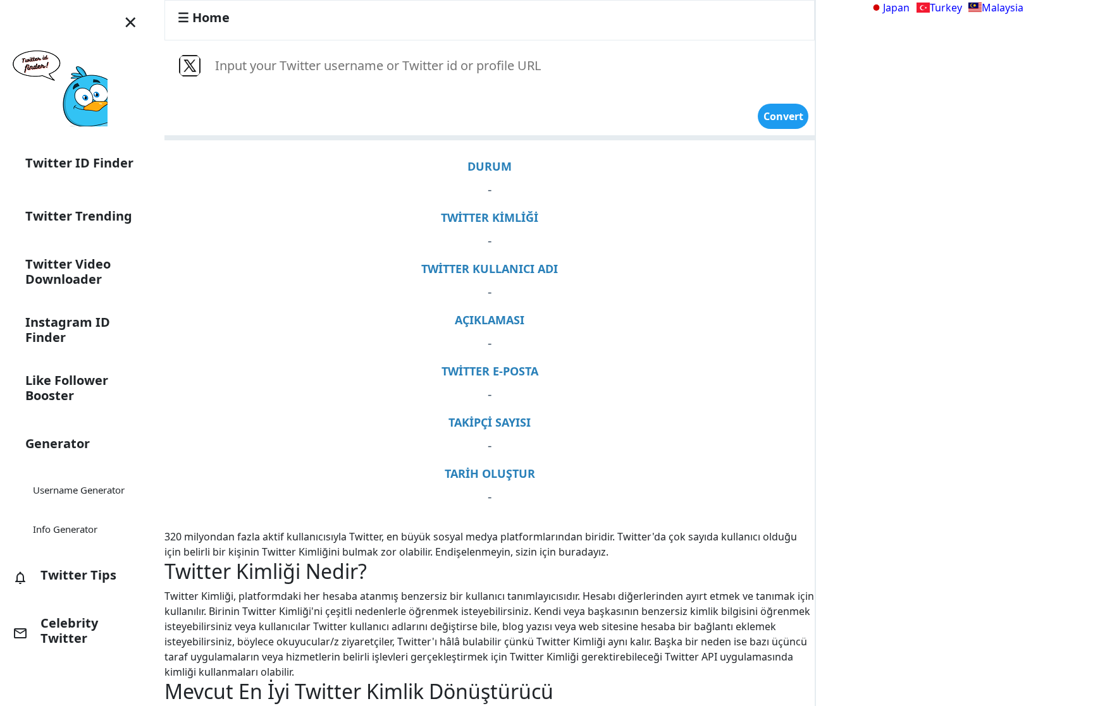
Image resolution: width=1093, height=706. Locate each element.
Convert (783, 116)
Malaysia (1002, 8)
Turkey (945, 8)
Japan (896, 8)
